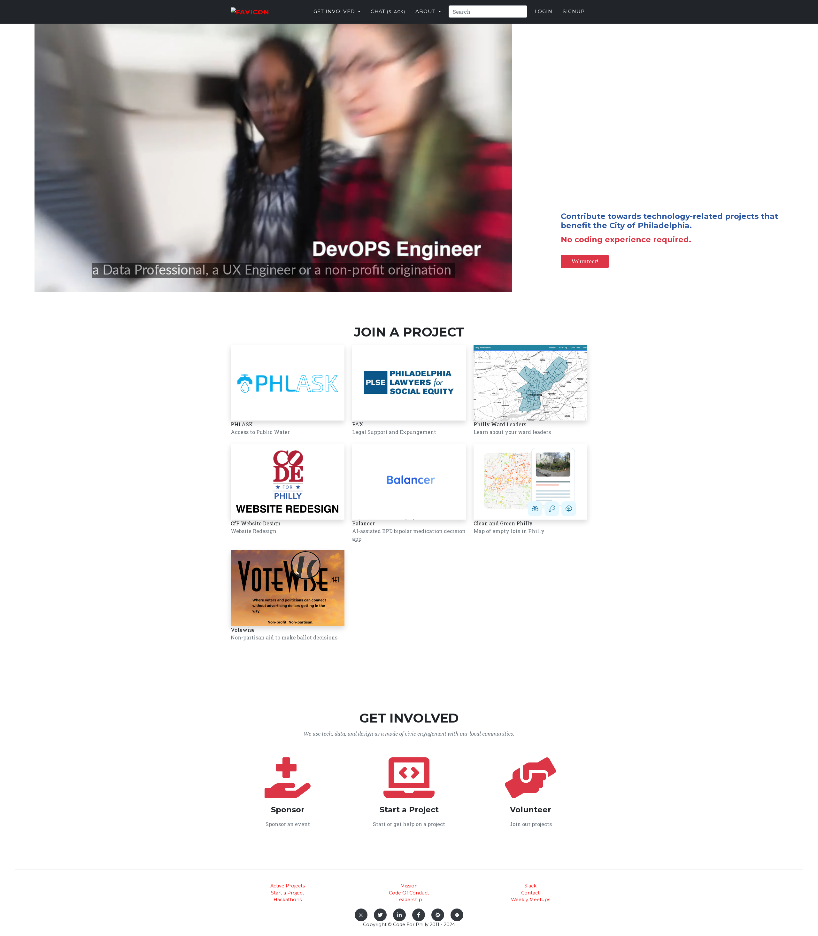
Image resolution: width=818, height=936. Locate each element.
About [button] (426, 11)
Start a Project (287, 893)
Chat (388, 11)
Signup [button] (574, 11)
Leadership (409, 899)
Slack (530, 886)
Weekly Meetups (530, 899)
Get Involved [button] (334, 11)
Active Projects (287, 886)
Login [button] (544, 11)
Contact (530, 893)
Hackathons (288, 899)
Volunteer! (584, 261)
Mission (409, 886)
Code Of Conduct (409, 893)
